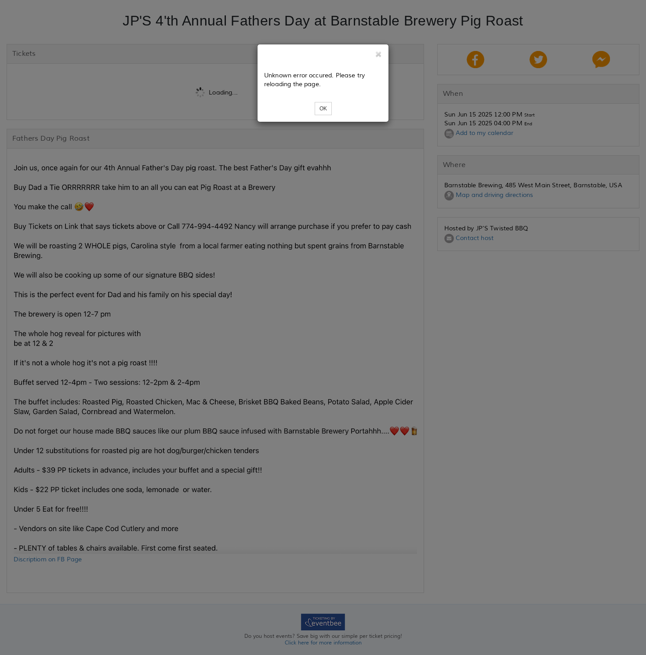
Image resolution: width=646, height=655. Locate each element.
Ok (323, 109)
